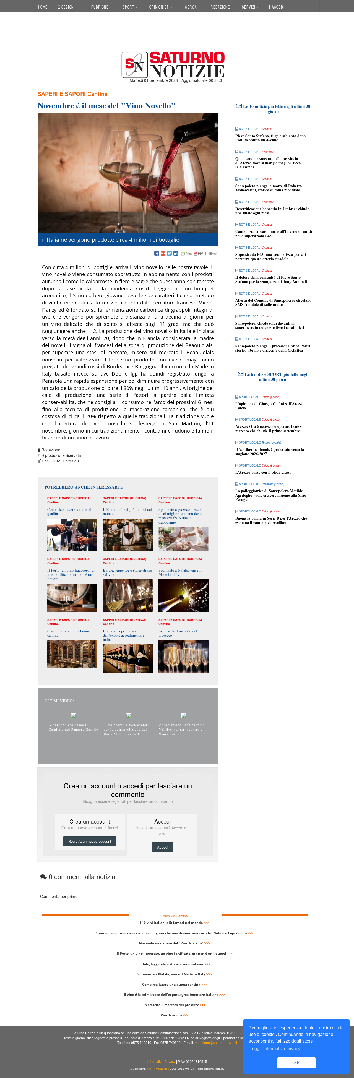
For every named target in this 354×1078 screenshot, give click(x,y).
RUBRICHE (100, 7)
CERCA (191, 7)
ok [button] (296, 1063)
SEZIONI (68, 7)
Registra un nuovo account (89, 841)
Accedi (278, 7)
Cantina (97, 94)
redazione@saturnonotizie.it (216, 1043)
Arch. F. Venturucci (157, 1068)
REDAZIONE (220, 7)
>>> (206, 922)
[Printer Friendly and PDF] (199, 253)
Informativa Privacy (161, 1062)
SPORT (129, 7)
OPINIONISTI (160, 7)
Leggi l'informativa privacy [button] (274, 1048)
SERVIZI (249, 7)
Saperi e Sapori (62, 94)
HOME (43, 7)
